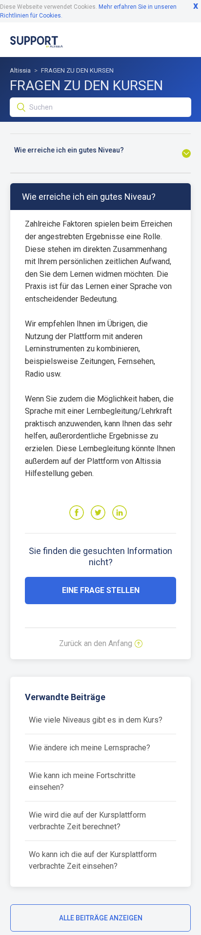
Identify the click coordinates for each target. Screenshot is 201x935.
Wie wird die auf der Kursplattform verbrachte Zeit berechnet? (87, 820)
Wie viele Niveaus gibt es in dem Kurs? (95, 720)
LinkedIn (119, 512)
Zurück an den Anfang (95, 643)
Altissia (20, 70)
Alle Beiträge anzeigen (100, 918)
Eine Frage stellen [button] (101, 590)
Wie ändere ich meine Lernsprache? (89, 747)
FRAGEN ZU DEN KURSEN (77, 70)
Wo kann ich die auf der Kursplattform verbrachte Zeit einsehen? (93, 860)
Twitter (98, 512)
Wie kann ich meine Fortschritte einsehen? (82, 781)
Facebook (76, 512)
